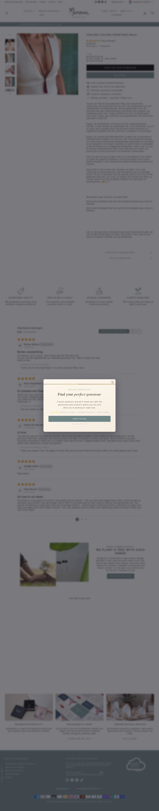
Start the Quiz (79, 419)
